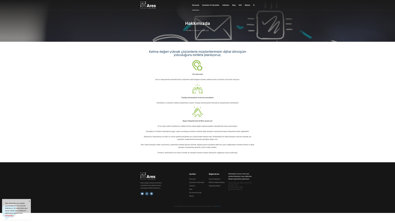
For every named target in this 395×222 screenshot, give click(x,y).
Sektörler (192, 186)
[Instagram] (147, 193)
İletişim (191, 196)
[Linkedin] (151, 193)
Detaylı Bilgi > (9, 216)
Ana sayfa (189, 30)
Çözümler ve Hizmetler (196, 182)
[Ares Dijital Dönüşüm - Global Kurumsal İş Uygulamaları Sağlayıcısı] (148, 5)
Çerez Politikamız (214, 179)
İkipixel (218, 206)
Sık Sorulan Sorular (195, 192)
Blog (190, 189)
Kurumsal (197, 30)
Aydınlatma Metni (214, 186)
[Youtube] (142, 193)
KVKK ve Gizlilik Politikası (217, 182)
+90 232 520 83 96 (236, 189)
